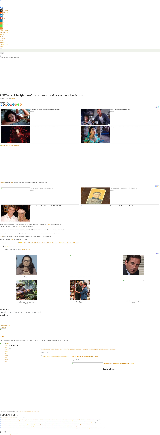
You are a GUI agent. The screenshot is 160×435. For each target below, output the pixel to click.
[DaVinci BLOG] (4, 1)
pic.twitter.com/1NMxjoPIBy (20, 246)
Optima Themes (13, 434)
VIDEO (2, 34)
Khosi (11, 182)
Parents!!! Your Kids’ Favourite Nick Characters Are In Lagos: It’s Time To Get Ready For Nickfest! (73, 428)
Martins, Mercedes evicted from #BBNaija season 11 (85, 356)
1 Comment (3, 327)
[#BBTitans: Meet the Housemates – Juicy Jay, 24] (9, 343)
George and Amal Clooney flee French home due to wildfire (118, 363)
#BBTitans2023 (45, 242)
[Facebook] (1, 104)
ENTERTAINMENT (5, 10)
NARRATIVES (4, 12)
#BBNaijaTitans (62, 242)
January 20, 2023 (26, 249)
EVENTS (2, 38)
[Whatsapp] (18, 104)
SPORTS (2, 42)
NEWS (1, 40)
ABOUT (2, 46)
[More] (21, 104)
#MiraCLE (75, 242)
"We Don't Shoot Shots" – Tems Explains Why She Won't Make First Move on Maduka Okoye (69, 422)
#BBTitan (39, 242)
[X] (4, 104)
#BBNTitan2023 (32, 242)
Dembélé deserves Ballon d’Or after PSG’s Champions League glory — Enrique (58, 426)
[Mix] (16, 104)
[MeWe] (13, 104)
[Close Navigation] (0, 55)
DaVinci (13, 98)
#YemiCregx (70, 242)
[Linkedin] (8, 104)
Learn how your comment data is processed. (29, 411)
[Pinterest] (11, 104)
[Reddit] (6, 104)
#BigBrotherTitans (54, 242)
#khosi (4, 242)
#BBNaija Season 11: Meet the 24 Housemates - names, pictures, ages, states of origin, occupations (72, 424)
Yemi (49, 224)
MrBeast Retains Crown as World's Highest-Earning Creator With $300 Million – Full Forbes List (71, 420)
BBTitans (2, 182)
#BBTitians (25, 242)
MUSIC (2, 36)
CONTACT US (4, 24)
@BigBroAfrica (8, 246)
